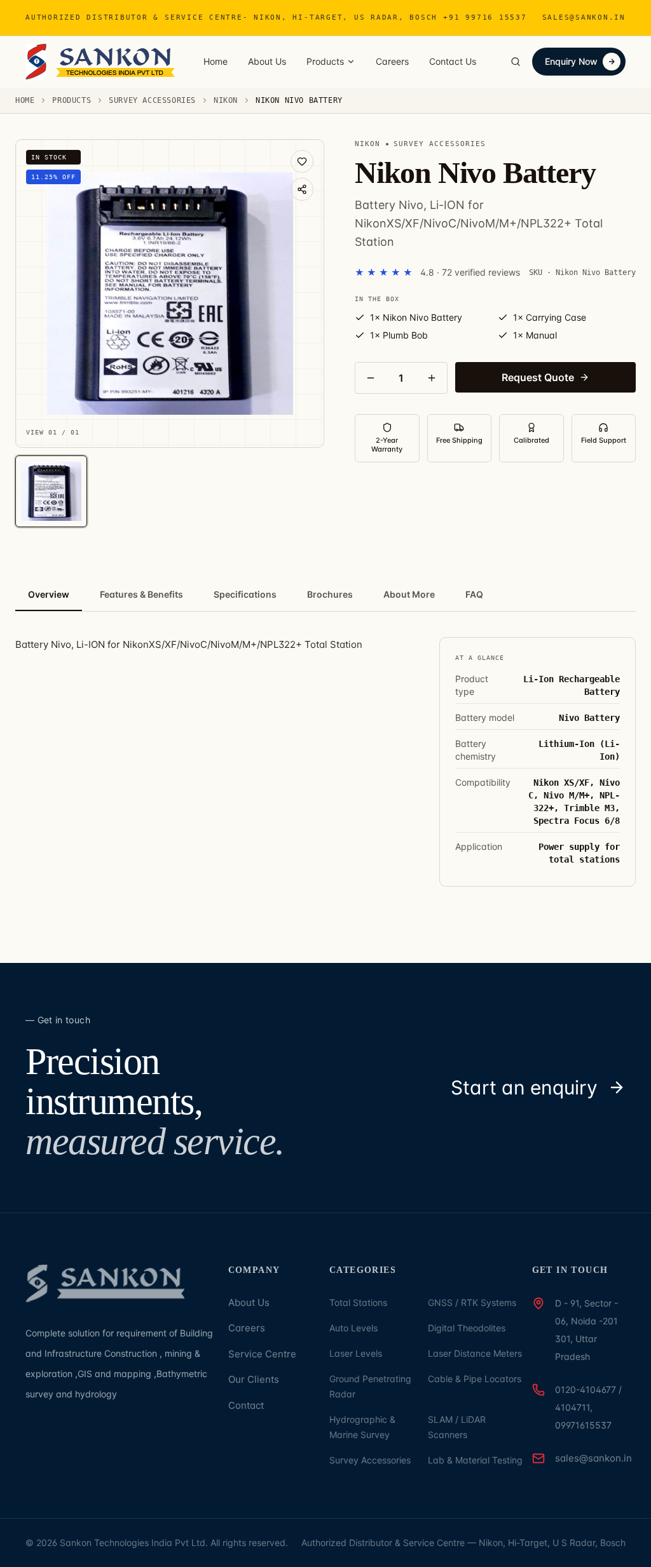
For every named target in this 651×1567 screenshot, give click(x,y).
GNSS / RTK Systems (472, 1302)
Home (215, 61)
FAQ (474, 594)
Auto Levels (353, 1327)
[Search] (515, 61)
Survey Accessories (152, 100)
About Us (267, 61)
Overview (48, 594)
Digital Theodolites (466, 1327)
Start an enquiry (524, 1087)
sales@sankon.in (584, 17)
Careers (392, 61)
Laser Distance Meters (475, 1353)
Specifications (245, 594)
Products (325, 61)
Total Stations (358, 1302)
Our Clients (253, 1379)
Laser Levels (355, 1353)
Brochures (330, 594)
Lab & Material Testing (475, 1460)
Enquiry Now (571, 61)
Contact (246, 1405)
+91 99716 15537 (484, 17)
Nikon (226, 100)
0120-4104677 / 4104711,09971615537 (588, 1407)
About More (409, 594)
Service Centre (262, 1354)
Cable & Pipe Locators (474, 1378)
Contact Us (452, 61)
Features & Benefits (141, 594)
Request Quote (538, 377)
